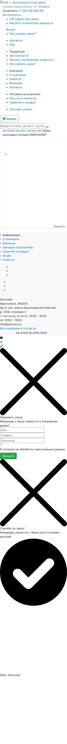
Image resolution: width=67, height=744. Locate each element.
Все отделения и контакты (18, 328)
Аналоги (59, 226)
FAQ (12, 44)
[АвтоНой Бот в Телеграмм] (8, 346)
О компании (17, 75)
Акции (12, 29)
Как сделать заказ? (22, 33)
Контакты (15, 40)
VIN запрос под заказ (23, 19)
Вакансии (15, 83)
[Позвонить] (1, 346)
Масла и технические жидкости (31, 23)
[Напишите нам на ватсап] (8, 290)
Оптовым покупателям (18, 247)
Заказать (8, 456)
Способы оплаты (20, 109)
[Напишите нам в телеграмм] (8, 286)
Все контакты (12, 15)
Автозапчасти (19, 55)
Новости (15, 79)
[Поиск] (47, 126)
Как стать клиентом (23, 98)
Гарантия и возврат (22, 102)
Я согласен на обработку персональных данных (32, 449)
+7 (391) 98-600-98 (30, 10)
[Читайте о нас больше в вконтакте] (8, 281)
